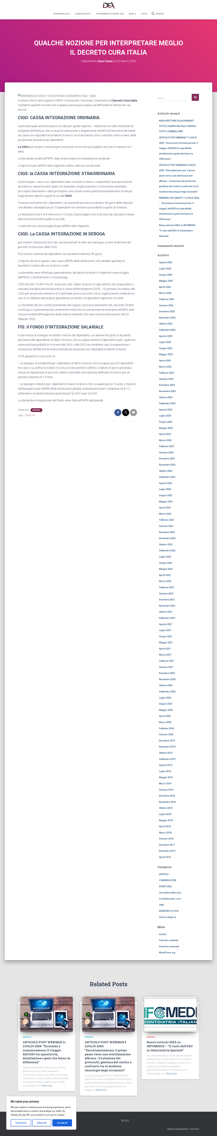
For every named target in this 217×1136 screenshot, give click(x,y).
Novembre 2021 (167, 606)
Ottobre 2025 (165, 323)
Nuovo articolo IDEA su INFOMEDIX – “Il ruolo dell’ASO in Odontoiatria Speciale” (178, 230)
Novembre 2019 (167, 746)
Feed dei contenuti (168, 940)
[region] (41, 1113)
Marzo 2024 (165, 440)
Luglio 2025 (165, 342)
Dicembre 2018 (167, 796)
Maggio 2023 (166, 501)
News (132, 14)
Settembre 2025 (167, 330)
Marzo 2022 (165, 581)
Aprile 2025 (165, 360)
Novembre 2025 (167, 317)
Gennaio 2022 (166, 593)
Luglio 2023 (165, 489)
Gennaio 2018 (166, 838)
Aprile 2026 (165, 287)
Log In (144, 14)
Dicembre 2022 (167, 532)
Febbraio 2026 (166, 299)
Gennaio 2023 (166, 526)
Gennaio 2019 (166, 789)
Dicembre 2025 (167, 311)
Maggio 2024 (166, 428)
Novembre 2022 (167, 538)
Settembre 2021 (167, 618)
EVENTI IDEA (165, 886)
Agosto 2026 (165, 262)
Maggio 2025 (166, 354)
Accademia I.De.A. (61, 14)
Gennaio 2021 (166, 667)
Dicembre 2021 (167, 599)
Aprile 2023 (165, 507)
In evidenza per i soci (170, 898)
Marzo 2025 (165, 366)
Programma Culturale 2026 (110, 14)
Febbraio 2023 (166, 520)
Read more (46, 1085)
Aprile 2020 (165, 716)
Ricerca (159, 14)
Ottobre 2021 (165, 612)
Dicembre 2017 (167, 845)
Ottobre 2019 (165, 753)
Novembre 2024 (167, 391)
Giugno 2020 (165, 704)
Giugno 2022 (165, 563)
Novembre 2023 (167, 464)
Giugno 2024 (165, 422)
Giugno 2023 (165, 495)
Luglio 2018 (165, 814)
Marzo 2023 (165, 514)
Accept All (62, 1123)
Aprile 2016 (165, 857)
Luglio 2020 (165, 697)
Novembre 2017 (167, 851)
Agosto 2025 (165, 336)
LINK (161, 905)
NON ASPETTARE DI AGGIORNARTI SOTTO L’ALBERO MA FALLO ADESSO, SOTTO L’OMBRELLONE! (177, 126)
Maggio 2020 (166, 710)
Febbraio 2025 (166, 373)
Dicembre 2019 (167, 740)
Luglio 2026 (165, 268)
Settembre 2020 (167, 691)
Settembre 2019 (167, 759)
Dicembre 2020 (167, 673)
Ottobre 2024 (165, 397)
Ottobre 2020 (165, 685)
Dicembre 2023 (167, 458)
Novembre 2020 (167, 679)
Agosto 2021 (165, 624)
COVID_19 (30, 415)
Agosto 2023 (165, 483)
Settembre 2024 (167, 403)
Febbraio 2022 (166, 587)
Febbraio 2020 (166, 728)
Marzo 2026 (165, 293)
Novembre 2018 (167, 802)
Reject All (42, 1123)
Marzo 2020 (165, 722)
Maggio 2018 (166, 820)
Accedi (162, 934)
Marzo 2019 (165, 783)
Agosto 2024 (165, 409)
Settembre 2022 (167, 550)
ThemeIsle (194, 1129)
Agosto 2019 (165, 765)
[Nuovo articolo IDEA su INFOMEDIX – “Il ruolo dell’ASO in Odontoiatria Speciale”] (170, 1014)
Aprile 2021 (165, 648)
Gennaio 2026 (166, 305)
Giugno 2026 (165, 275)
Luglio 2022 (165, 556)
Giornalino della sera (170, 892)
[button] (91, 14)
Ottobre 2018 (165, 808)
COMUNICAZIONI (167, 880)
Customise (21, 1123)
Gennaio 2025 (166, 379)
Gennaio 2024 (166, 452)
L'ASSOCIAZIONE (82, 14)
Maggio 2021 (166, 642)
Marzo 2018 (165, 832)
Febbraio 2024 (166, 446)
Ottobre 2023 (165, 471)
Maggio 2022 (166, 569)
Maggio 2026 (166, 281)
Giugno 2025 (165, 348)
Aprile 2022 (165, 575)
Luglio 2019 (165, 771)
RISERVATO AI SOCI (169, 911)
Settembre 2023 (167, 477)
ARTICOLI (36, 410)
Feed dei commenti (169, 946)
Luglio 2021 (165, 630)
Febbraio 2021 (166, 661)
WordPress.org (167, 952)
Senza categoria (167, 917)
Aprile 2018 (165, 826)
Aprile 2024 (165, 434)
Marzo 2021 (165, 654)
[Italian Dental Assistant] (108, 6)
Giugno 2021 (165, 636)
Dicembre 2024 (167, 385)
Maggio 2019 (166, 777)
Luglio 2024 (165, 415)
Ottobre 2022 (165, 544)
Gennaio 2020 (166, 734)
